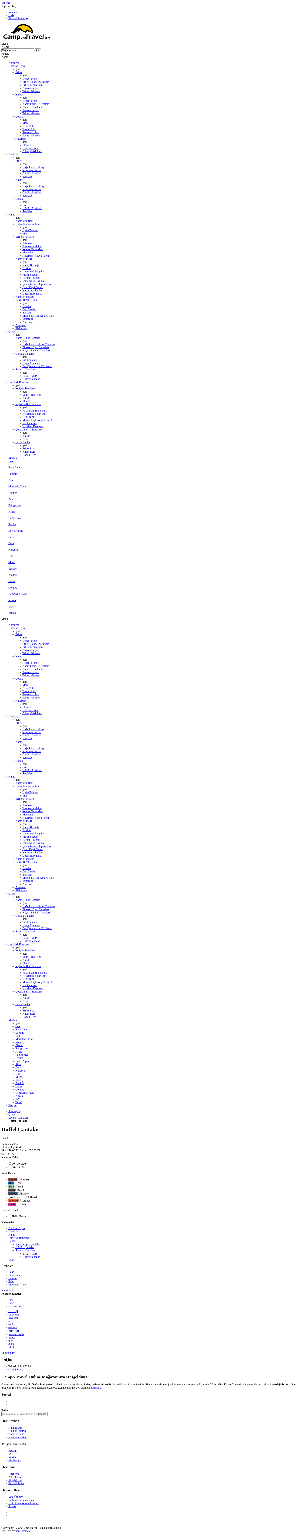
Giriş (11, 15)
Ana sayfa (14, 1111)
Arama (12, 1506)
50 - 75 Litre (19, 1167)
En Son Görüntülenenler (21, 1500)
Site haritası (14, 1460)
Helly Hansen (19, 1216)
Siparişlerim (15, 1480)
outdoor (13, 1331)
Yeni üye (13, 12)
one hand (12, 1327)
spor (10, 1340)
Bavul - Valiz (29, 1253)
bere (10, 1299)
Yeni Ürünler (15, 1496)
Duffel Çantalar (31, 1256)
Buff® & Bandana (18, 1237)
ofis (10, 1321)
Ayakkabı (13, 1231)
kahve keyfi (16, 1306)
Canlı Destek (15, 1369)
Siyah (21, 1190)
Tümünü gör (8, 1352)
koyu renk (13, 1318)
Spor (11, 1259)
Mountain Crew (17, 1284)
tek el (11, 1347)
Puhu (11, 1281)
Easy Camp (14, 1275)
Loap (11, 1271)
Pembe (23, 1204)
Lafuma (12, 1278)
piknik (11, 1337)
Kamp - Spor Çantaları (28, 1244)
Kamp (11, 1234)
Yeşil (20, 1186)
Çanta (11, 1240)
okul (10, 1324)
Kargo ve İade (16, 1433)
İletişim (12, 1450)
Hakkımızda (15, 1427)
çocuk (11, 1303)
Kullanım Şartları (17, 1437)
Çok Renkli (31, 1197)
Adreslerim (14, 1477)
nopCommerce (23, 1530)
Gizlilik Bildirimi (17, 1430)
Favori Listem (16, 1483)
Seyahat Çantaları (25, 1250)
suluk (11, 1344)
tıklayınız (96, 1387)
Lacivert (25, 1193)
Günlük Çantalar (24, 1247)
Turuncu (26, 1200)
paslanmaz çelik (16, 1334)
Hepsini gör (7, 1290)
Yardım (12, 1456)
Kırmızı (24, 1179)
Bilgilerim (13, 1473)
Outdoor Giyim (16, 1228)
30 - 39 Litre (19, 1163)
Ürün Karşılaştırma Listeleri (23, 1503)
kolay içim (13, 1314)
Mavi (20, 1182)
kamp (13, 1310)
